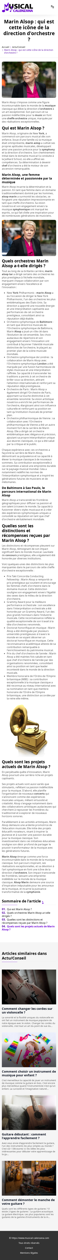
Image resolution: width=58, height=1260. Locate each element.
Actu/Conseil (18, 47)
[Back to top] (49, 1251)
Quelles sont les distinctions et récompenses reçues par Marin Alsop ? (24, 921)
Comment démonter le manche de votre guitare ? (28, 1202)
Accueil (5, 47)
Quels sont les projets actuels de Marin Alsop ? (28, 928)
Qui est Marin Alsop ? (17, 909)
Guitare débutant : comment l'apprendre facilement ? (24, 1136)
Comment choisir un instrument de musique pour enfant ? (29, 1073)
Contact (29, 1247)
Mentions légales (29, 1252)
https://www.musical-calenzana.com (30, 1237)
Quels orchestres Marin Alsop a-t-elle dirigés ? (26, 914)
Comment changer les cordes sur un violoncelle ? (27, 1010)
